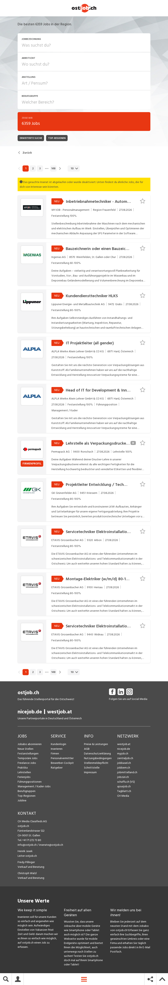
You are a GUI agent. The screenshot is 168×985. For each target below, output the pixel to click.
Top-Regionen (26, 795)
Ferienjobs (24, 777)
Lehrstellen (24, 772)
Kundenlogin (58, 744)
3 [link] (40, 168)
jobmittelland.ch (127, 772)
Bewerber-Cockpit (62, 763)
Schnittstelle (92, 767)
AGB (87, 748)
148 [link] (53, 168)
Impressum (90, 772)
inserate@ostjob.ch (51, 844)
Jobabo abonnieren (30, 744)
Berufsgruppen (26, 791)
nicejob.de (30, 712)
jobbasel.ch (124, 763)
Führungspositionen (30, 781)
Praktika (23, 767)
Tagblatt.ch (124, 791)
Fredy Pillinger (26, 862)
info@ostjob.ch (27, 844)
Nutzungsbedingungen (98, 758)
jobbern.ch (123, 767)
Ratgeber (56, 767)
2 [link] (33, 168)
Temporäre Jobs (27, 758)
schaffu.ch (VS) (126, 781)
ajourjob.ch (124, 786)
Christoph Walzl (27, 873)
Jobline (22, 800)
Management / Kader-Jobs (34, 786)
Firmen (55, 753)
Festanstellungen (28, 753)
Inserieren (56, 748)
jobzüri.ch (123, 777)
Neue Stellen (25, 748)
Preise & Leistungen (96, 744)
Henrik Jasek (25, 851)
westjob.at (59, 712)
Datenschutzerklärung (97, 753)
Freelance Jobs (27, 763)
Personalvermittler (62, 758)
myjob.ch (122, 753)
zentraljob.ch (125, 758)
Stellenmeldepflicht (96, 763)
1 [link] (25, 168)
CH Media (123, 795)
